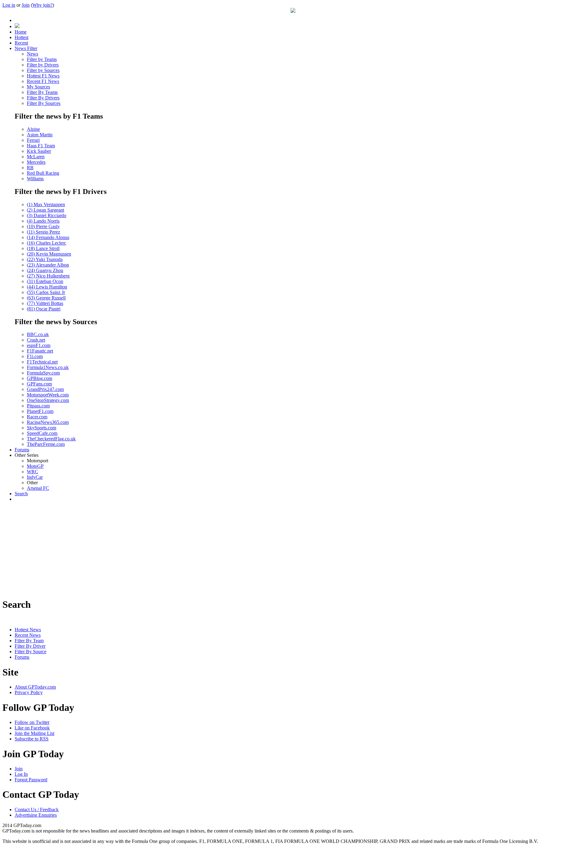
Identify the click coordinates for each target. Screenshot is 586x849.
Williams (35, 178)
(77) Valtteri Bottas (45, 303)
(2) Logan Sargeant (45, 210)
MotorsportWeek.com (48, 394)
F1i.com (35, 356)
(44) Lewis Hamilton (47, 286)
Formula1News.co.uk (48, 367)
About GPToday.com (35, 687)
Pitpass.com (38, 405)
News (32, 53)
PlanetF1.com (40, 411)
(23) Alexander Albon (48, 264)
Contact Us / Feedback (37, 809)
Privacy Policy (29, 692)
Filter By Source (30, 651)
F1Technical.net (42, 361)
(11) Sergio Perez (43, 232)
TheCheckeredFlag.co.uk (51, 438)
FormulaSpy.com (43, 372)
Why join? (42, 5)
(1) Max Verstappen (46, 204)
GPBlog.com (39, 378)
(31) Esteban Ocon (45, 281)
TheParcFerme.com (46, 444)
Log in (8, 5)
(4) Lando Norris (43, 221)
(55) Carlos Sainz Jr (46, 292)
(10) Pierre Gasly (43, 226)
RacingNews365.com (48, 422)
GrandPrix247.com (45, 389)
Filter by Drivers (43, 64)
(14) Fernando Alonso (48, 237)
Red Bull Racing (43, 173)
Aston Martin (39, 134)
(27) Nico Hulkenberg (48, 275)
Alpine (33, 129)
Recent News (28, 635)
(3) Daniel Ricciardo (46, 215)
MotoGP (35, 466)
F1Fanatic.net (40, 350)
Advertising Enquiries (36, 815)
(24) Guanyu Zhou (45, 270)
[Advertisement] (293, 549)
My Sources (38, 86)
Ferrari (33, 140)
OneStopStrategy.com (48, 400)
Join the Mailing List (34, 733)
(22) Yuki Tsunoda (45, 259)
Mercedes (36, 162)
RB (30, 167)
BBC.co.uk (38, 334)
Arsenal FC (38, 488)
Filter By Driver (30, 646)
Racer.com (37, 416)
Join (26, 5)
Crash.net (36, 339)
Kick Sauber (39, 151)
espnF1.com (38, 345)
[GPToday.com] (293, 11)
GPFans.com (39, 383)
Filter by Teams (42, 59)
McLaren (36, 156)
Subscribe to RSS (32, 738)
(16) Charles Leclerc (46, 242)
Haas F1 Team (41, 145)
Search (21, 493)
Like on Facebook (32, 727)
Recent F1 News (43, 81)
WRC (32, 471)
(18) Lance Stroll (43, 248)
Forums (22, 657)
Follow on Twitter (32, 722)
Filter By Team (29, 640)
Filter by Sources (43, 70)
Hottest (21, 37)
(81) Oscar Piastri (43, 308)
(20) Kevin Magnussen (49, 253)
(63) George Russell (46, 297)
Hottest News (28, 629)
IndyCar (35, 477)
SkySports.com (41, 427)
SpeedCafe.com (42, 433)
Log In (21, 774)
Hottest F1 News (43, 75)
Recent (21, 42)
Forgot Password (31, 779)
